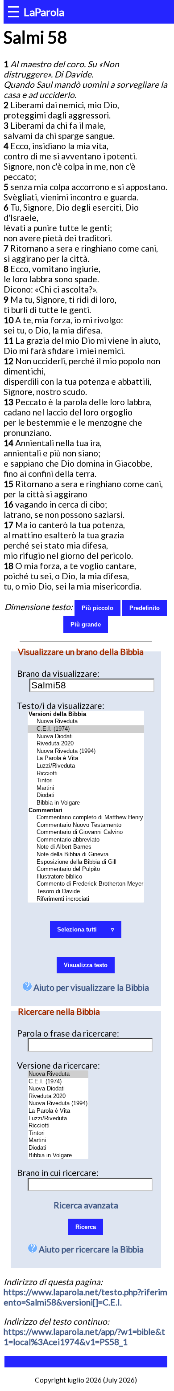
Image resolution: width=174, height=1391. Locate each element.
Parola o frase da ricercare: (68, 1033)
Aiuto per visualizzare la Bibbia (90, 987)
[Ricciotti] (86, 773)
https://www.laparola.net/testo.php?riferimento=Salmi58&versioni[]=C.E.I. (85, 1297)
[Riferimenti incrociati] (86, 899)
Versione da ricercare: (58, 1065)
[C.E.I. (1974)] (86, 729)
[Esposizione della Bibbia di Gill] (86, 862)
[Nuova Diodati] (86, 736)
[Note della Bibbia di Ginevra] (86, 854)
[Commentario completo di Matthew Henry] (86, 818)
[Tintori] (86, 781)
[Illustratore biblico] (86, 877)
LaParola (44, 11)
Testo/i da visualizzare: (60, 705)
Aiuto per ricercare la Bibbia (90, 1249)
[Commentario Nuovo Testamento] (86, 825)
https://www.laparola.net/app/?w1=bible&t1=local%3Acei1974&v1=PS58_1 (84, 1336)
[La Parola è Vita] (86, 758)
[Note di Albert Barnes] (86, 847)
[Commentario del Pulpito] (86, 869)
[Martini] (86, 788)
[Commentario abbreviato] (86, 840)
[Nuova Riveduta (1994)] (86, 751)
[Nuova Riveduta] (86, 721)
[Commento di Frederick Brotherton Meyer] (86, 884)
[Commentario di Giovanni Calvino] (86, 832)
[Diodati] (86, 795)
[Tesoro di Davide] (86, 891)
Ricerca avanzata (86, 1205)
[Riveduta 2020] (86, 744)
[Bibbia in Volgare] (86, 803)
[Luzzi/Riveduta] (86, 766)
